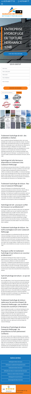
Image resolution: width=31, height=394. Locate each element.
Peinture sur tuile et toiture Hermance (15, 374)
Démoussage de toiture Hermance (15, 380)
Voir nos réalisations (15, 53)
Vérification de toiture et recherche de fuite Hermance (15, 371)
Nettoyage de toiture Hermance (15, 361)
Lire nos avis (9, 391)
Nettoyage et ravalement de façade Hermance (15, 364)
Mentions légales (19, 392)
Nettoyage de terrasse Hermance (16, 377)
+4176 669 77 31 (9, 1)
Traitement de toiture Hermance (15, 367)
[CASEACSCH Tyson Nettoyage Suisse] (12, 11)
